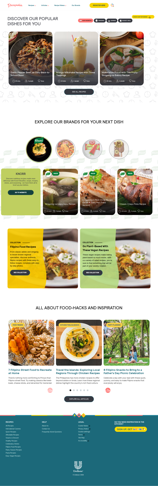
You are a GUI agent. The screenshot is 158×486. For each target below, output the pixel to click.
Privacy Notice (83, 429)
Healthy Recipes (11, 441)
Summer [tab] (113, 20)
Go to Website (21, 192)
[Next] (107, 390)
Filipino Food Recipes (13, 447)
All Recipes (10, 426)
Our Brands (76, 5)
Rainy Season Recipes (14, 450)
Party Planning (114, 325)
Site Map (81, 438)
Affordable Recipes (12, 435)
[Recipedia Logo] (15, 5)
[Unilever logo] (78, 471)
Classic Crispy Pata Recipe (133, 204)
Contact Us (46, 429)
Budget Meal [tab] (126, 20)
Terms (80, 435)
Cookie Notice (83, 426)
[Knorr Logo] (48, 174)
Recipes (31, 5)
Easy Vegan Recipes (13, 456)
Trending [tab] (101, 20)
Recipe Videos (59, 5)
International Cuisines (13, 429)
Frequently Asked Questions (52, 432)
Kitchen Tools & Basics (69, 325)
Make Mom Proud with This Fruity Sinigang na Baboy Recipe (119, 73)
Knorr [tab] (39, 149)
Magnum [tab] (119, 149)
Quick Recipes (11, 432)
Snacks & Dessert (12, 438)
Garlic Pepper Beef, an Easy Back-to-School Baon (30, 73)
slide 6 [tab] (87, 390)
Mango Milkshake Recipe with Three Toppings (75, 73)
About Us (45, 426)
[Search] (112, 5)
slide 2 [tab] (74, 390)
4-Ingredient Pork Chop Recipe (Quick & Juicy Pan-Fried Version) (97, 202)
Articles (44, 5)
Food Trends (18, 325)
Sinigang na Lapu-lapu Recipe (60, 204)
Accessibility (82, 441)
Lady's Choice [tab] (65, 149)
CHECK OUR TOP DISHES (150, 17)
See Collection (20, 272)
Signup (130, 429)
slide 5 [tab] (84, 390)
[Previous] (50, 390)
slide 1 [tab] (70, 390)
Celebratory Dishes (12, 444)
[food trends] (31, 343)
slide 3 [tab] (77, 390)
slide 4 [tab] (81, 390)
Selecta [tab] (92, 149)
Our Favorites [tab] (87, 20)
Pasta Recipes (11, 453)
